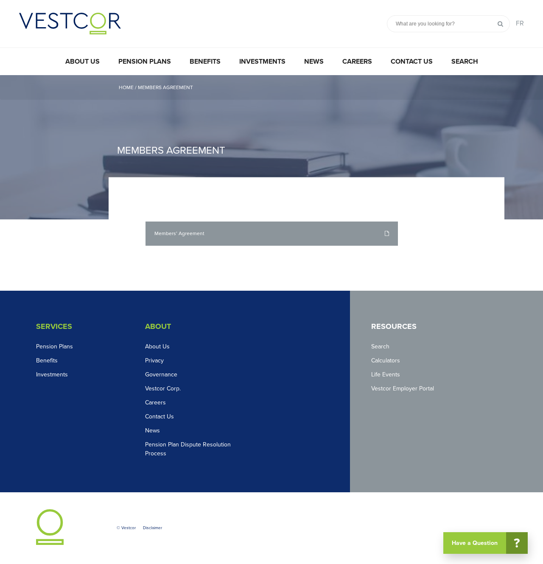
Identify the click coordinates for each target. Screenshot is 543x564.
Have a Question (486, 543)
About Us (82, 61)
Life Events (385, 374)
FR (520, 23)
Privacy (154, 360)
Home (127, 87)
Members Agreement (165, 87)
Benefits (205, 61)
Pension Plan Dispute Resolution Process (188, 449)
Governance (161, 374)
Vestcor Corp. (163, 388)
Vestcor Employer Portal (402, 388)
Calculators (385, 360)
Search (464, 61)
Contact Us (412, 61)
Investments (262, 61)
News (314, 61)
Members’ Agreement (179, 233)
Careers (357, 61)
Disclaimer (152, 527)
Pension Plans (144, 61)
